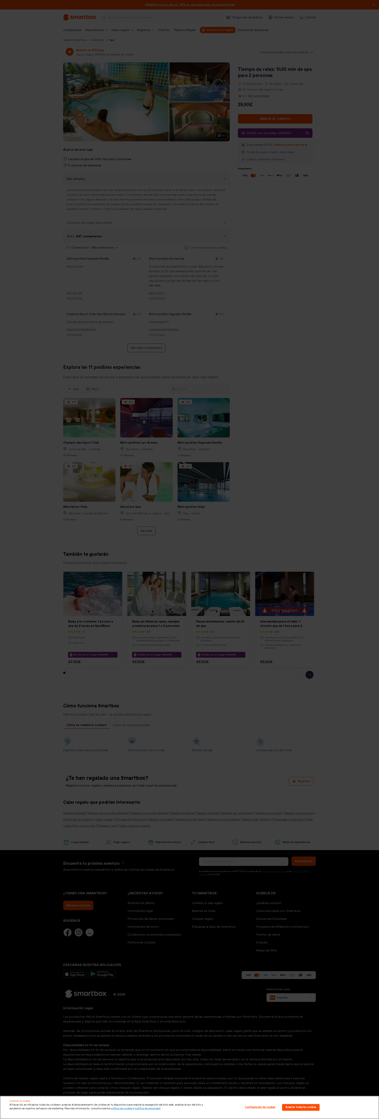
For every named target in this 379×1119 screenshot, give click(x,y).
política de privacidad (147, 1108)
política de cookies (121, 1108)
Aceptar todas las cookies (300, 1107)
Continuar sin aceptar (19, 1101)
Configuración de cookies (260, 1107)
